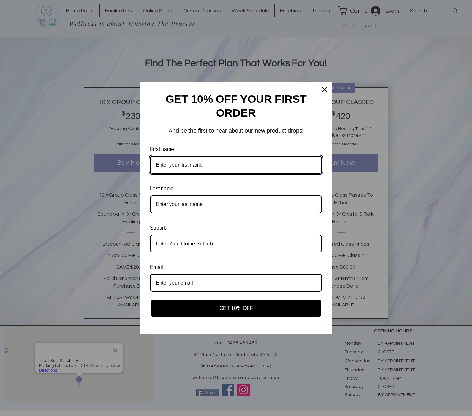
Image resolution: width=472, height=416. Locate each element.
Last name (162, 188)
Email (156, 267)
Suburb (158, 228)
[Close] (324, 89)
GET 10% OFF (236, 308)
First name (162, 149)
